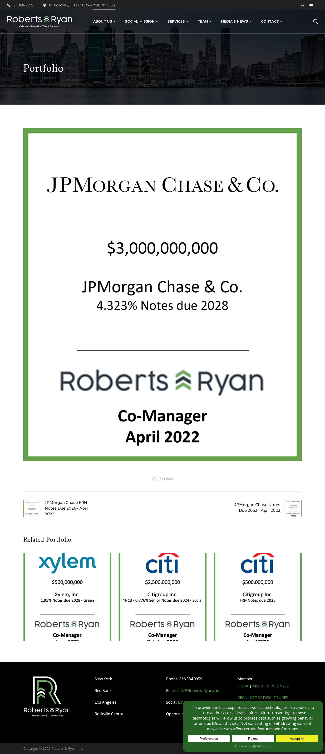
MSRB (257, 686)
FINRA (242, 686)
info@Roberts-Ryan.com (198, 690)
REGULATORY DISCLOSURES (262, 697)
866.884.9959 (22, 5)
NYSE (284, 686)
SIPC (271, 686)
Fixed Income (46, 580)
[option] (67, 600)
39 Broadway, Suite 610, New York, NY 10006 (82, 5)
